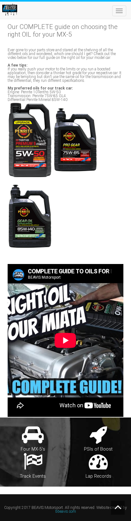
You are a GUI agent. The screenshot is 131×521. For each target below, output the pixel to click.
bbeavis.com (65, 511)
